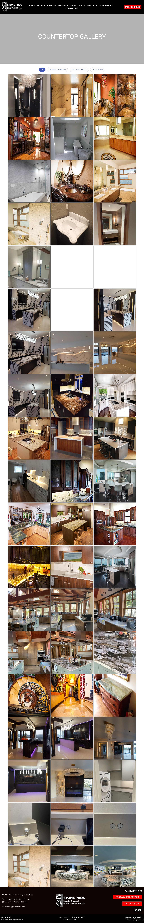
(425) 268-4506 (133, 7)
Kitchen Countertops (79, 70)
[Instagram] (136, 910)
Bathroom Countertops (57, 70)
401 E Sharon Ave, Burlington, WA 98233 (12, 919)
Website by (134, 918)
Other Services (98, 70)
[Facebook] (140, 910)
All (42, 70)
